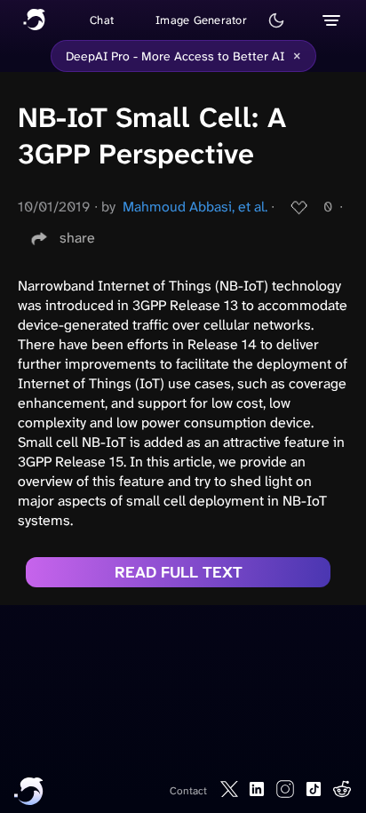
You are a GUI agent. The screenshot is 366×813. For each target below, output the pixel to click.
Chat (102, 20)
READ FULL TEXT (179, 572)
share (77, 237)
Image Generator (201, 20)
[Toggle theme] (276, 20)
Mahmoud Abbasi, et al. (195, 206)
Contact (188, 791)
